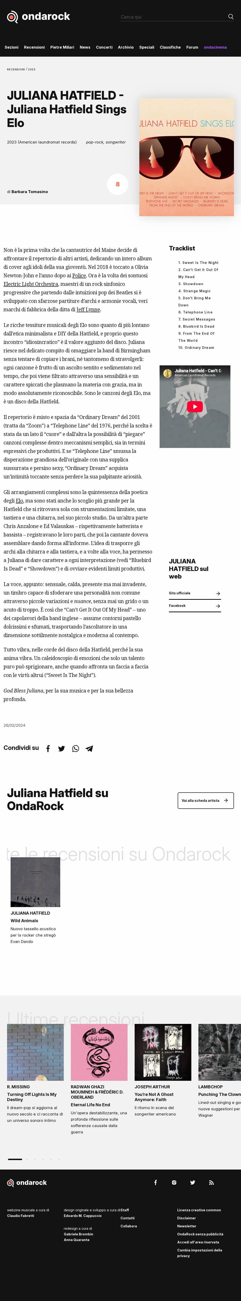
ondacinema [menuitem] (215, 47)
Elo (19, 500)
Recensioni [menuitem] (34, 47)
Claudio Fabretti (20, 1216)
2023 (32, 69)
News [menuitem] (85, 47)
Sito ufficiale (179, 593)
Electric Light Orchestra (31, 284)
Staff (124, 1210)
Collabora (128, 1226)
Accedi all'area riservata (198, 1242)
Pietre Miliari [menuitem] (62, 47)
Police (79, 275)
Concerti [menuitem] (104, 47)
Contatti (127, 1218)
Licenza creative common (199, 1210)
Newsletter (186, 1226)
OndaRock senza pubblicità (200, 1234)
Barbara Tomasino (30, 191)
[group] (35, 1075)
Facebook (177, 606)
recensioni (16, 69)
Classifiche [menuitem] (170, 47)
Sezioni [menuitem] (11, 47)
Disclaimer (186, 1218)
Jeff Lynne (88, 309)
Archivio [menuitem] (126, 47)
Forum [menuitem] (192, 47)
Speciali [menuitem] (146, 47)
